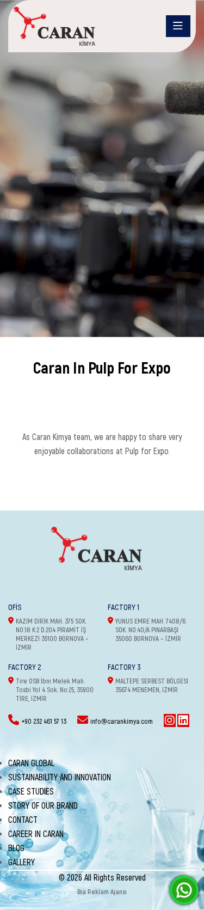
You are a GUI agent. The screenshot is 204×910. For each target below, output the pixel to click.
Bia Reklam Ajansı (102, 892)
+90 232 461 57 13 (43, 721)
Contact (23, 820)
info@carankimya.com (121, 721)
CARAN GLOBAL (31, 763)
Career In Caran (36, 834)
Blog (16, 848)
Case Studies (31, 791)
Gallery (21, 862)
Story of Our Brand (43, 806)
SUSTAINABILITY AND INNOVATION (59, 777)
